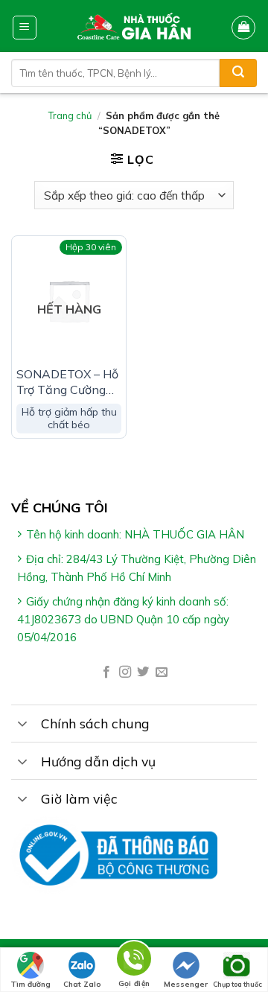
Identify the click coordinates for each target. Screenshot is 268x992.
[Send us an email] (162, 672)
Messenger (186, 984)
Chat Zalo (82, 984)
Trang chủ (70, 115)
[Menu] (25, 27)
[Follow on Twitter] (143, 672)
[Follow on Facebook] (106, 672)
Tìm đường (30, 984)
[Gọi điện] (134, 961)
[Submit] (238, 73)
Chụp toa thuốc (237, 984)
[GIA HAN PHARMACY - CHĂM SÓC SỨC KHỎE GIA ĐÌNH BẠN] (134, 26)
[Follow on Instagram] (125, 672)
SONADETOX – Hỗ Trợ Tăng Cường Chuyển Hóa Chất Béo (67, 382)
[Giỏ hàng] (243, 27)
